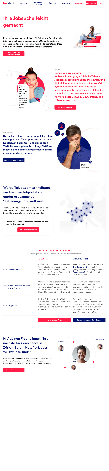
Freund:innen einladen (14, 370)
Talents (22, 3)
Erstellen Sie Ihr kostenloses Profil (13, 53)
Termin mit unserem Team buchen (89, 320)
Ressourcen (64, 3)
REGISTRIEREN (91, 3)
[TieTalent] (9, 3)
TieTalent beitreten (65, 107)
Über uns (52, 3)
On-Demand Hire (81, 267)
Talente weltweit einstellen (14, 160)
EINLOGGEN (79, 3)
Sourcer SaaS (79, 272)
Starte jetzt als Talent (54, 320)
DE (101, 3)
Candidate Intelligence (38, 3)
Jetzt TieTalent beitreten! (28, 230)
